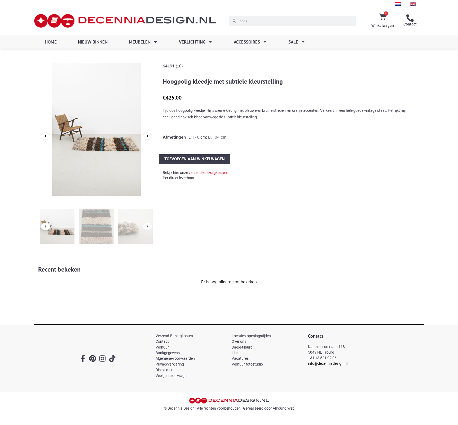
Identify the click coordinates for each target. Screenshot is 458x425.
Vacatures (240, 358)
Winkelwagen (382, 25)
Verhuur (162, 347)
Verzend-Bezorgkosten (174, 336)
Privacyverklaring (170, 364)
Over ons (239, 341)
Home (51, 42)
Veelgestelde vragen (172, 376)
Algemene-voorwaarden (175, 358)
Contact (410, 24)
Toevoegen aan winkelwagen (194, 159)
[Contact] (410, 18)
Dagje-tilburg (242, 347)
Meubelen (140, 42)
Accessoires (247, 42)
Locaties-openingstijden (251, 336)
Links (236, 353)
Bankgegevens (168, 353)
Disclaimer (164, 370)
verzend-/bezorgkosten (208, 172)
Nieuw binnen (93, 42)
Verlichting (192, 42)
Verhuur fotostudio (247, 364)
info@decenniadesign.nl (327, 363)
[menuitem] (398, 4)
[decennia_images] (96, 136)
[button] (45, 136)
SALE (293, 42)
